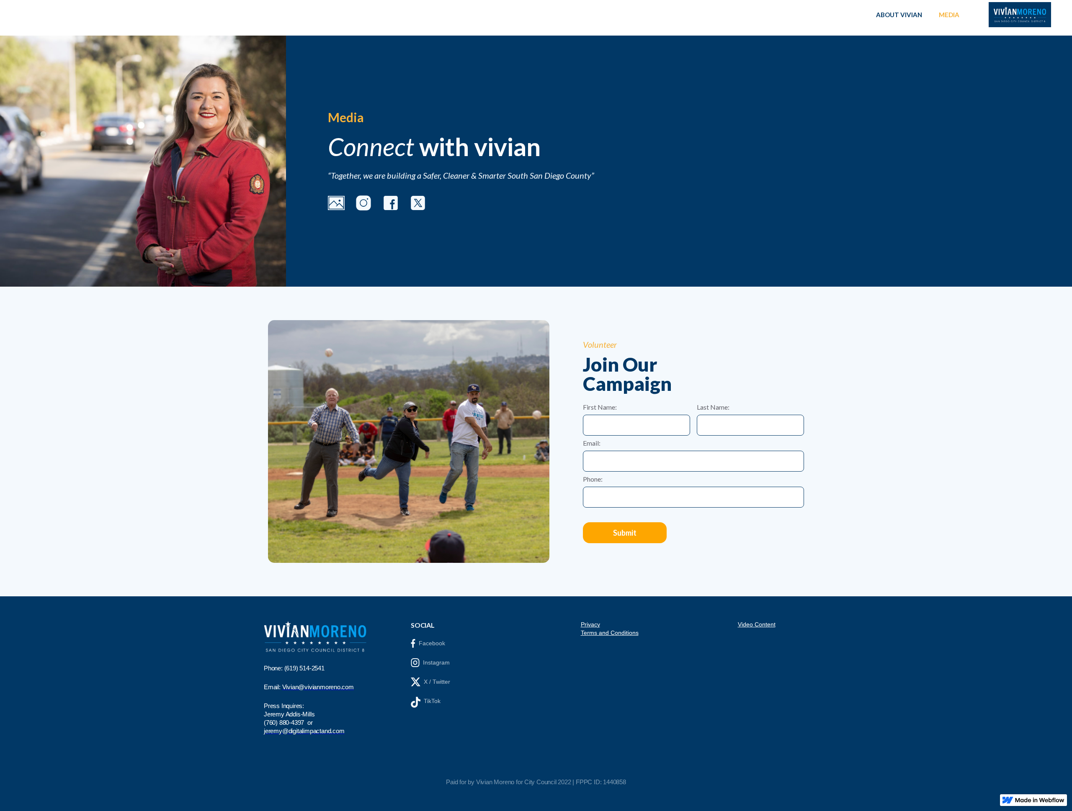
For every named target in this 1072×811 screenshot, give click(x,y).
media (949, 14)
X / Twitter (437, 681)
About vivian (899, 14)
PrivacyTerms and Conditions (610, 628)
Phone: (593, 479)
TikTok (432, 701)
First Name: (600, 407)
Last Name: (713, 407)
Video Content (757, 624)
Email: (591, 443)
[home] (1020, 14)
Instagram (436, 662)
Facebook (432, 643)
